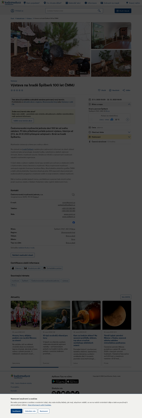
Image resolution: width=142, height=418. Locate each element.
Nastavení (44, 411)
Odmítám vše (30, 411)
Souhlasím (16, 411)
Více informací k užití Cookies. (39, 405)
